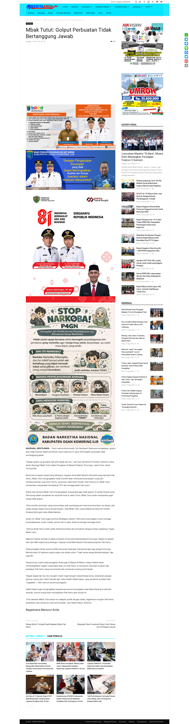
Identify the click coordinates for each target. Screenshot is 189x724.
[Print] (186, 65)
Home (65, 7)
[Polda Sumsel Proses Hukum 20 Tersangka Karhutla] (156, 407)
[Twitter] (153, 1)
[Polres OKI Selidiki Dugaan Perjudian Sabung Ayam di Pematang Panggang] (156, 393)
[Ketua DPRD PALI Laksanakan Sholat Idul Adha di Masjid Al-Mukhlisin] (127, 276)
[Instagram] (148, 1)
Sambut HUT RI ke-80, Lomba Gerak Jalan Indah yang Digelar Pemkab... (149, 263)
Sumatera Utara (121, 7)
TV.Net (108, 13)
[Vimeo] (157, 1)
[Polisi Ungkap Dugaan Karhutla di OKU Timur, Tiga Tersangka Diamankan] (156, 380)
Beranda (29, 20)
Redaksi (131, 722)
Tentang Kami (142, 722)
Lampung (136, 7)
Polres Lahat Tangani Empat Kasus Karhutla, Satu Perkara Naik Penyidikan (134, 365)
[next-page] (31, 706)
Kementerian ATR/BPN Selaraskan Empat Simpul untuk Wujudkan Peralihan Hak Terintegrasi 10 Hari (70, 698)
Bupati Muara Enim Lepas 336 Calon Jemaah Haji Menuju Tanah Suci (148, 289)
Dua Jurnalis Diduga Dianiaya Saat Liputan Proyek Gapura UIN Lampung (134, 324)
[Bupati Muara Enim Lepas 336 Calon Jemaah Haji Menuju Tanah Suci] (127, 289)
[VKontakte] (161, 1)
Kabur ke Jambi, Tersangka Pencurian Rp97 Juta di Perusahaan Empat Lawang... (132, 352)
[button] (136, 2)
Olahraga (41, 13)
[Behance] (140, 1)
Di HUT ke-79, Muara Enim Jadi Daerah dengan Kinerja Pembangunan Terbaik (149, 196)
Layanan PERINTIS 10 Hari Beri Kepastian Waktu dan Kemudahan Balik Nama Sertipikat (100, 666)
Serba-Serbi (90, 13)
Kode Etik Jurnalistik (156, 722)
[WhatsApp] (186, 35)
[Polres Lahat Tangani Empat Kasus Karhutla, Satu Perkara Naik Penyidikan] (156, 366)
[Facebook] (144, 1)
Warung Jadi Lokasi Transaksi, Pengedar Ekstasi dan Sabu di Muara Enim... (133, 338)
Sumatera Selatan (102, 7)
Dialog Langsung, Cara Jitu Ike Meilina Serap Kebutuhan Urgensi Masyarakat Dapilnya (148, 183)
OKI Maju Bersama (63, 13)
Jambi (148, 7)
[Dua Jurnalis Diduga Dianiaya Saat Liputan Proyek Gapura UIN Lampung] (156, 325)
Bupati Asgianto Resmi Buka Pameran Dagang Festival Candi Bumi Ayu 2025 (149, 209)
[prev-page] (27, 706)
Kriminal (31, 13)
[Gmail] (186, 61)
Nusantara (86, 7)
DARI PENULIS (54, 636)
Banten (59, 660)
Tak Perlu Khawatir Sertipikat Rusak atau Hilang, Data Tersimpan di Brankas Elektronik (101, 698)
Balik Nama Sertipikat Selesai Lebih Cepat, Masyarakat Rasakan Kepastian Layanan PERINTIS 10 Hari (71, 666)
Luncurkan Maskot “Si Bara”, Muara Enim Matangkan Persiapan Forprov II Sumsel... (142, 157)
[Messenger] (186, 43)
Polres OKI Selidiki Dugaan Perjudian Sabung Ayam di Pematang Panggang (131, 393)
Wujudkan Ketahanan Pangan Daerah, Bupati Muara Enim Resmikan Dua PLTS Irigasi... (148, 237)
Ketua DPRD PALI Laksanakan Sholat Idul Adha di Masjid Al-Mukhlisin (148, 276)
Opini (100, 13)
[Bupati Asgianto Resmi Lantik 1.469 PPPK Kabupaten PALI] (127, 251)
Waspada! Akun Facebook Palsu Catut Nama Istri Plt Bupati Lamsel (96, 625)
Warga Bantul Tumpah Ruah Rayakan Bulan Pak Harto (46, 625)
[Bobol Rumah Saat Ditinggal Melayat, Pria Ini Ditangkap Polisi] (156, 312)
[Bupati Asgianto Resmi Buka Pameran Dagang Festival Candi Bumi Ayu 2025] (127, 209)
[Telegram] (186, 39)
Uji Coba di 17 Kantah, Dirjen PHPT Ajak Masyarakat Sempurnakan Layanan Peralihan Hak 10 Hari (39, 698)
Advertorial (78, 13)
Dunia (50, 13)
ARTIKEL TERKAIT (35, 636)
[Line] (186, 48)
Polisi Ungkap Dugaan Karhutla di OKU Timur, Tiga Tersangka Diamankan (134, 379)
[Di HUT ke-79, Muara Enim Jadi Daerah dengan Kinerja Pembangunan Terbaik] (127, 196)
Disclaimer (123, 722)
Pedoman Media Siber (93, 722)
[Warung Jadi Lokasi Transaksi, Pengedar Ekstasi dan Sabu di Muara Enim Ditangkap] (156, 338)
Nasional (74, 7)
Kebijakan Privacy (110, 722)
